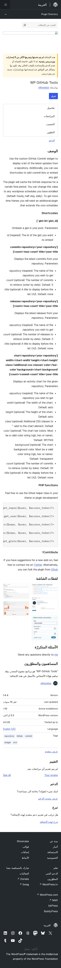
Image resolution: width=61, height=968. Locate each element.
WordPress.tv (48, 884)
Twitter (38, 564)
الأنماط (25, 857)
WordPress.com (47, 894)
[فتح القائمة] (5, 4)
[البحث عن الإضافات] (25, 25)
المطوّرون (52, 879)
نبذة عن (54, 841)
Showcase (23, 841)
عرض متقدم (51, 751)
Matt (53, 900)
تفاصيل (51, 107)
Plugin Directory (49, 14)
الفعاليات (24, 873)
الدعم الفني (52, 873)
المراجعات (49, 116)
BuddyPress (51, 911)
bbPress (53, 905)
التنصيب (50, 124)
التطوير (51, 132)
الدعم (52, 140)
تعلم (55, 867)
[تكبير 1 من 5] (53, 587)
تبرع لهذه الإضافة (49, 821)
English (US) (9, 729)
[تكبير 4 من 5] (25, 587)
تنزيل (53, 96)
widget (7, 742)
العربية (47, 925)
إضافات (25, 852)
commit (28, 736)
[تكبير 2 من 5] (53, 601)
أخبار (55, 846)
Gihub (54, 569)
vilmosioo (43, 87)
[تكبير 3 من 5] (53, 619)
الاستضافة (52, 852)
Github (20, 736)
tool (15, 742)
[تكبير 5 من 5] (25, 605)
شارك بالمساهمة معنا (17, 867)
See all (7, 775)
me (56, 654)
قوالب (26, 846)
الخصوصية (52, 857)
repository (9, 736)
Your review (51, 775)
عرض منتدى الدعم (48, 798)
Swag (24, 884)
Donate (23, 879)
